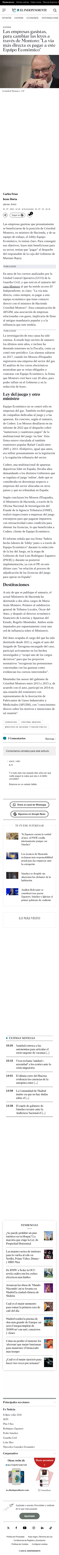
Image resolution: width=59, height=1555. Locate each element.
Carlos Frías (10, 194)
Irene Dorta (10, 199)
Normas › (50, 738)
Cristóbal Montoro (31, 722)
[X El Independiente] (8, 1528)
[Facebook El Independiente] (16, 1528)
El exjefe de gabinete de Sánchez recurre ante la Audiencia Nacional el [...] (30, 1109)
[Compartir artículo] (5, 215)
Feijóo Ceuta (36, 2)
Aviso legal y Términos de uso (40, 1536)
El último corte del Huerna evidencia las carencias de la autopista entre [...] (32, 1079)
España (19, 17)
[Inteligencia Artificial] (16, 1484)
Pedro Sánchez (10, 1433)
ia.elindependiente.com (17, 1490)
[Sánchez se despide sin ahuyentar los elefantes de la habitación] (12, 877)
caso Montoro (11, 286)
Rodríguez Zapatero (13, 1428)
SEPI (5, 1419)
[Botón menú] (4, 10)
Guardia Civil (10, 1437)
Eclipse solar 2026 (12, 1414)
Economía (33, 17)
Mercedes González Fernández (19, 1446)
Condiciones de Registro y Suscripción (30, 1540)
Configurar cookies (40, 1544)
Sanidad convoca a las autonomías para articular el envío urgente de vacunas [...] (32, 1049)
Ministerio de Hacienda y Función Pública (26, 727)
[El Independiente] (29, 10)
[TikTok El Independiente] (50, 1528)
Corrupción (11, 722)
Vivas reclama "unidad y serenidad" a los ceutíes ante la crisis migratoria (33, 1064)
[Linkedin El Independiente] (42, 1528)
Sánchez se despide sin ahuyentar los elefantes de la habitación (36, 877)
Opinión (6, 17)
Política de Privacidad (15, 1536)
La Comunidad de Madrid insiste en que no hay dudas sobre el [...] (32, 1094)
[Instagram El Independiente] (34, 1528)
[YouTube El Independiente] (24, 1528)
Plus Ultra (8, 1423)
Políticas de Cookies (19, 1544)
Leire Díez (8, 1442)
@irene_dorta (9, 204)
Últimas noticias (22, 2)
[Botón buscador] (55, 10)
